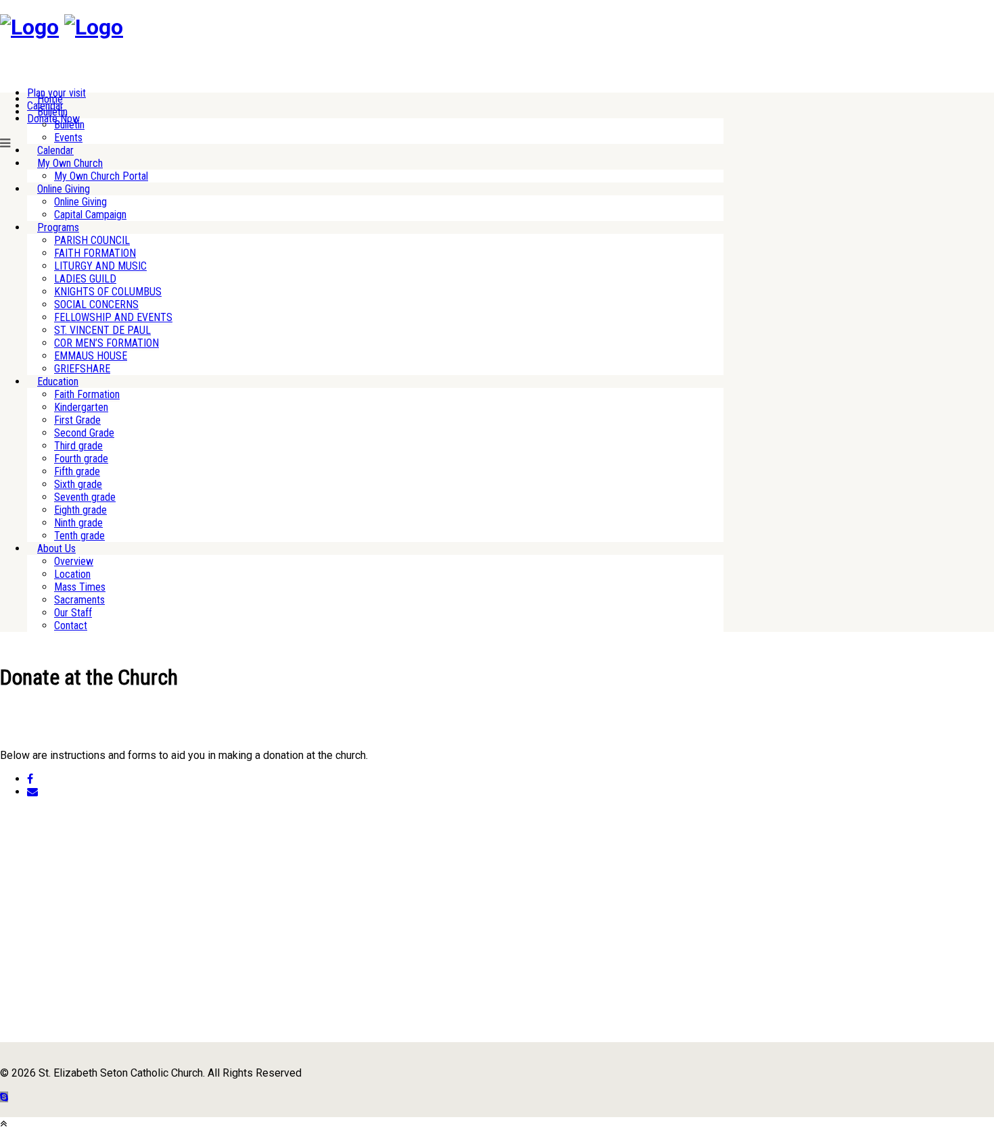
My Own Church (70, 163)
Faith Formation (87, 394)
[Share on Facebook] (30, 778)
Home (50, 99)
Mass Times (79, 587)
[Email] (32, 791)
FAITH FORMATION (95, 253)
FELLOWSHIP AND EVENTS (113, 317)
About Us (56, 548)
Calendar (55, 150)
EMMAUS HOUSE (90, 355)
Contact (70, 625)
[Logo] (29, 27)
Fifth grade (77, 471)
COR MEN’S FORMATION (106, 343)
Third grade (78, 445)
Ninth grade (78, 522)
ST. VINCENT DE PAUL (102, 330)
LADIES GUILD (85, 278)
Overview (73, 561)
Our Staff (73, 612)
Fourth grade (81, 458)
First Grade (77, 420)
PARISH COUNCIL (92, 240)
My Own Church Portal (101, 176)
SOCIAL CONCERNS (96, 304)
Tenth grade (79, 535)
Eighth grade (80, 509)
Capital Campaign (90, 214)
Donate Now (53, 118)
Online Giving (63, 188)
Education (57, 381)
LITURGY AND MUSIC (100, 266)
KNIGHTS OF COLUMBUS (108, 291)
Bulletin (52, 111)
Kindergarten (81, 407)
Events (68, 137)
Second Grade (84, 432)
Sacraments (79, 599)
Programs (58, 227)
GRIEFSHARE (82, 368)
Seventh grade (85, 497)
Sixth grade (78, 484)
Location (72, 574)
